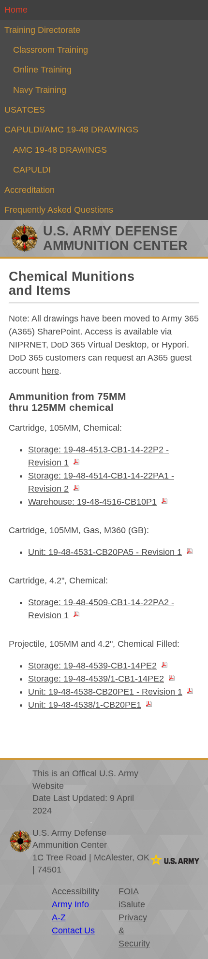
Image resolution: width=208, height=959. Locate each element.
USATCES (24, 110)
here (50, 371)
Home (16, 10)
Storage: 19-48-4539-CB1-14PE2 (92, 665)
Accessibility (75, 891)
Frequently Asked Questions (58, 210)
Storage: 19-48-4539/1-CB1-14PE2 (96, 678)
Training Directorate (42, 30)
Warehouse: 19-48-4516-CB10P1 (92, 502)
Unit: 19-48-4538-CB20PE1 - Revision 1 (105, 692)
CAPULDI (32, 169)
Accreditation (29, 190)
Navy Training (39, 90)
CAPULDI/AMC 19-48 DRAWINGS (71, 129)
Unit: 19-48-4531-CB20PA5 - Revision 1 (105, 552)
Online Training (42, 69)
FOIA (129, 891)
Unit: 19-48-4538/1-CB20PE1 (84, 705)
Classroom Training (50, 50)
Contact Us (73, 930)
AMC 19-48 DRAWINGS (60, 150)
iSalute (132, 904)
